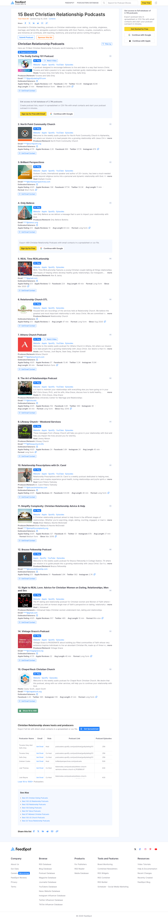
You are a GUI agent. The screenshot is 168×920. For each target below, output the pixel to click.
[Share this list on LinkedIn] (33, 23)
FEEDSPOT (69, 3)
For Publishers (81, 864)
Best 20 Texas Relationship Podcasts (36, 821)
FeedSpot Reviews (19, 877)
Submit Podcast (26, 37)
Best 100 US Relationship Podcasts (35, 801)
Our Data (15, 869)
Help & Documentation (147, 869)
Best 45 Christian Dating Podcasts (35, 798)
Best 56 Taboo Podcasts (31, 811)
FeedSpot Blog (144, 882)
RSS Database (45, 864)
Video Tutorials (144, 864)
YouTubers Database (48, 887)
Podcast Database (47, 873)
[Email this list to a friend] (42, 23)
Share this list (24, 831)
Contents (52, 19)
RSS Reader (80, 869)
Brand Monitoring (105, 864)
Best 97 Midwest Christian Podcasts (35, 814)
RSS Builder (103, 882)
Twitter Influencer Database (51, 900)
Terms (13, 887)
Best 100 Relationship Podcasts (34, 804)
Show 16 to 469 (30, 711)
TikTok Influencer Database (51, 904)
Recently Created (145, 877)
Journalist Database (47, 882)
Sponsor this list (45, 37)
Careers (20, 873)
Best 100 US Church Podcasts (33, 817)
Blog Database (45, 869)
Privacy (14, 882)
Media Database (82, 873)
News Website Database (49, 891)
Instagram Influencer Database (52, 895)
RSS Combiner (104, 877)
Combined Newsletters (107, 869)
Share (20, 23)
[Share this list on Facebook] (25, 23)
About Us (15, 864)
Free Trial (146, 3)
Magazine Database (47, 877)
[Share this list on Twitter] (29, 23)
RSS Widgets (103, 873)
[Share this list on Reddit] (38, 23)
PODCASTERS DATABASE (88, 3)
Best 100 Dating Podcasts (32, 808)
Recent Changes (145, 873)
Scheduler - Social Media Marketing (113, 887)
